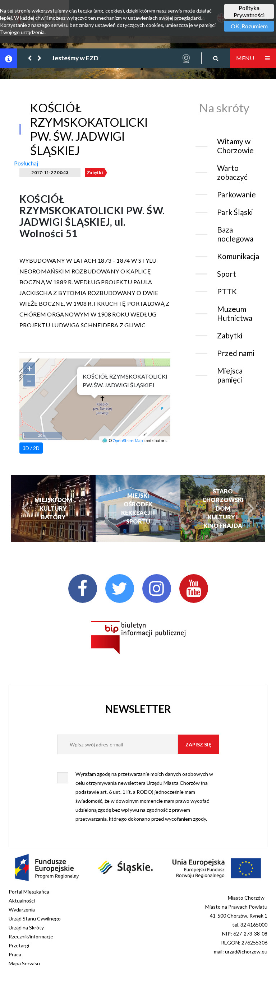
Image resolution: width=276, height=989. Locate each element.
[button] (30, 58)
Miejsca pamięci (230, 375)
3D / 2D (31, 448)
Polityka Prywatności (249, 11)
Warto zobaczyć (232, 172)
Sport (226, 273)
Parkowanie (236, 194)
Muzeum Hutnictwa (234, 313)
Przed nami (235, 352)
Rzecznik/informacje (31, 936)
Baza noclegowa (235, 234)
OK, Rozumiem (249, 26)
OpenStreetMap (127, 440)
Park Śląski (235, 211)
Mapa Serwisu (24, 963)
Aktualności (22, 900)
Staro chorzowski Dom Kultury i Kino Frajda (223, 508)
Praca (15, 954)
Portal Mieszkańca (29, 892)
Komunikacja (238, 256)
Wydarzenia (22, 909)
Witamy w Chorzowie (235, 146)
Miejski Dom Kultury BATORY (53, 508)
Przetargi (19, 945)
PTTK (227, 291)
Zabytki (95, 172)
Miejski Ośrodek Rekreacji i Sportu (138, 508)
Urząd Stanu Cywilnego (35, 918)
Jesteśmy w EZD (75, 58)
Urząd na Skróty (26, 927)
